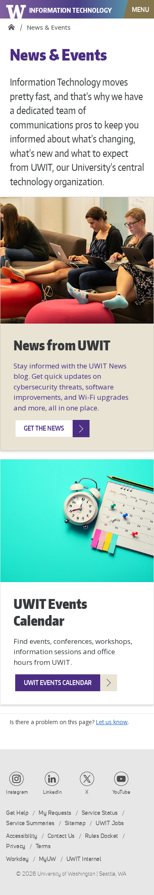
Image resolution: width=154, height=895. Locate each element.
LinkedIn (52, 792)
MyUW (47, 858)
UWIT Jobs (110, 823)
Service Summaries (30, 823)
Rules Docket (101, 835)
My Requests (55, 812)
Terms (43, 846)
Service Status (100, 812)
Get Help (17, 812)
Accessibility (21, 835)
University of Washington (16, 9)
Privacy (15, 846)
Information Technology (70, 10)
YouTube (122, 792)
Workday (17, 858)
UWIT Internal (84, 858)
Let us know (112, 722)
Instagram (17, 792)
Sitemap (75, 823)
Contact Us (61, 835)
